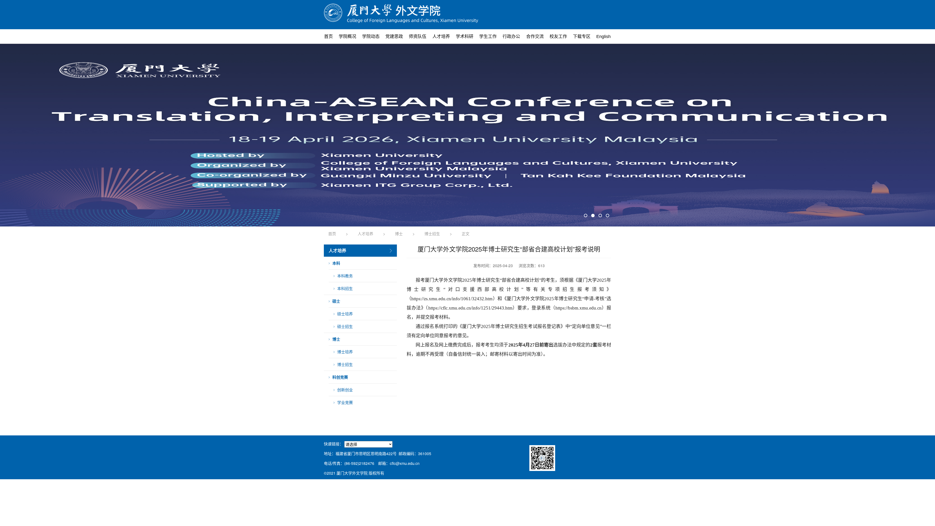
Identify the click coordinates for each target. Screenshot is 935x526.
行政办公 (511, 36)
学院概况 (347, 36)
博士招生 (432, 233)
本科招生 (345, 288)
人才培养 (441, 36)
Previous (330, 135)
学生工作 (488, 36)
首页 (328, 36)
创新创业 (345, 390)
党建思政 (394, 36)
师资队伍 (417, 36)
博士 (399, 233)
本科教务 (345, 276)
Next (604, 135)
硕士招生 (345, 326)
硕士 (336, 301)
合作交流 (535, 36)
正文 (465, 233)
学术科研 (464, 36)
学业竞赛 (345, 402)
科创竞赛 (340, 377)
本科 (336, 263)
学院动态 (371, 36)
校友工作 (558, 36)
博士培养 (345, 352)
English (603, 36)
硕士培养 (345, 314)
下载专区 (581, 36)
